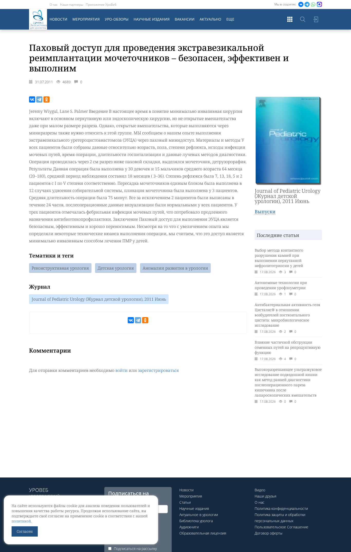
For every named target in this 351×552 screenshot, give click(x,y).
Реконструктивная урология (60, 268)
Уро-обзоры (116, 19)
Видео (260, 489)
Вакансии (185, 19)
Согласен (25, 531)
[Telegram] (39, 99)
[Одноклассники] (46, 99)
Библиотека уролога (196, 520)
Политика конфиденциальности (281, 508)
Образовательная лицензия (202, 533)
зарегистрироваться (158, 370)
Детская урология (116, 268)
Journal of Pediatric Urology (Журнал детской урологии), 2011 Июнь (99, 299)
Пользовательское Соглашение (281, 527)
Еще (230, 19)
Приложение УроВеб (101, 4)
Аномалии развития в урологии (175, 268)
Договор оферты (268, 533)
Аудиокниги (189, 527)
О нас (54, 4)
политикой (21, 521)
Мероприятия (86, 19)
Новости (58, 19)
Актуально (210, 19)
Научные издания (152, 19)
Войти (315, 19)
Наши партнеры (71, 4)
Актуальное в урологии (198, 514)
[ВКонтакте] (32, 99)
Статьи (185, 502)
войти (121, 370)
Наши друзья (265, 496)
